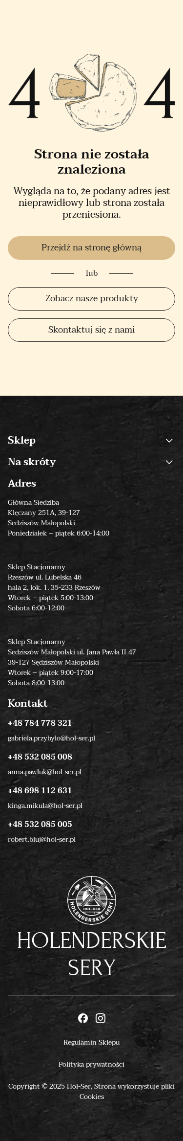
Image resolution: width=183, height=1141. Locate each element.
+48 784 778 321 (40, 723)
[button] (169, 441)
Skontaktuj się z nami (91, 329)
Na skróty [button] (32, 462)
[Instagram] (100, 1019)
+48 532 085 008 (40, 757)
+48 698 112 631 (40, 791)
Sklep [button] (22, 441)
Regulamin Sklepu (91, 1042)
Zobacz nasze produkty (91, 298)
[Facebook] (83, 1019)
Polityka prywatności (91, 1064)
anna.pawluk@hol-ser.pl (44, 772)
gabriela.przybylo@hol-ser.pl (51, 738)
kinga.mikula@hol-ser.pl (45, 806)
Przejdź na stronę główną (91, 247)
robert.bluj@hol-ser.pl (42, 839)
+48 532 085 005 (40, 824)
